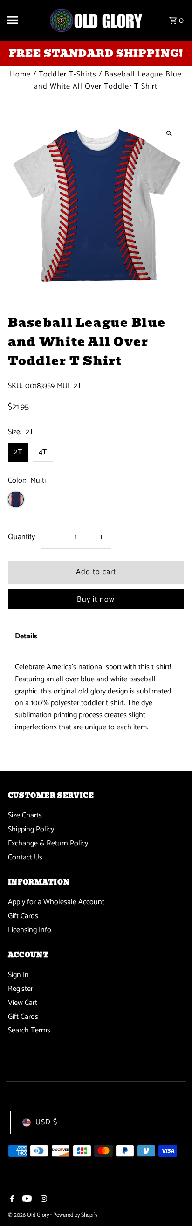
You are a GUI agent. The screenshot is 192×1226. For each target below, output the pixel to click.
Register (20, 989)
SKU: (15, 386)
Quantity (21, 537)
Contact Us (25, 857)
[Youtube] (26, 1200)
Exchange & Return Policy (48, 843)
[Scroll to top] (172, 1201)
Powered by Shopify (75, 1215)
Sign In (18, 975)
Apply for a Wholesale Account (56, 902)
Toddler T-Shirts (67, 74)
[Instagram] (42, 1200)
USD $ (46, 1122)
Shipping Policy (31, 829)
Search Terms (29, 1030)
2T (18, 452)
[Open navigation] (24, 20)
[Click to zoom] (168, 133)
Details (26, 636)
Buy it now (96, 599)
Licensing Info (29, 930)
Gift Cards (23, 916)
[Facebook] (11, 1200)
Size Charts (25, 815)
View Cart (22, 1003)
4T (43, 452)
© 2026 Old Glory (29, 1215)
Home (20, 74)
